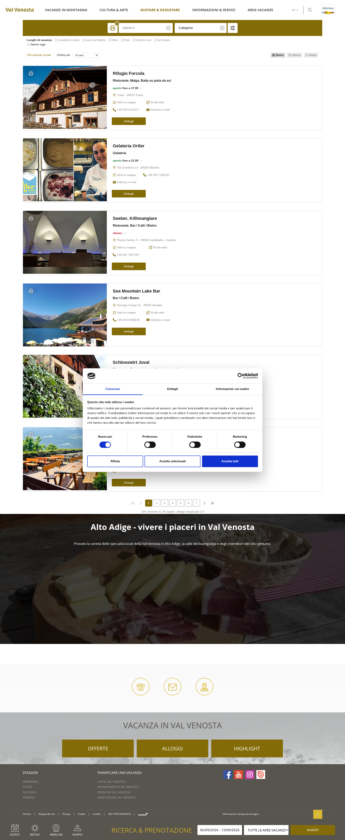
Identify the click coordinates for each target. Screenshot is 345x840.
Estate (28, 787)
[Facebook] (227, 774)
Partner (27, 814)
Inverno (29, 797)
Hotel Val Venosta (111, 781)
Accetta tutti (229, 461)
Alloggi (172, 748)
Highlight (247, 748)
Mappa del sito (47, 814)
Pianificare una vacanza (120, 772)
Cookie (81, 814)
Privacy (66, 814)
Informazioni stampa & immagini (240, 814)
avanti (313, 830)
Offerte (98, 748)
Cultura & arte (113, 10)
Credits (97, 814)
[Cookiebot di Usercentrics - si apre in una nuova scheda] (240, 376)
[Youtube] (238, 774)
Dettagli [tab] (172, 389)
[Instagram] (249, 774)
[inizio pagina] (317, 814)
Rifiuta (115, 461)
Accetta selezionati (172, 461)
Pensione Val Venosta (114, 792)
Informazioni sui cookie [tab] (232, 389)
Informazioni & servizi (213, 10)
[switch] (150, 444)
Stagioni (30, 772)
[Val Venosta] (19, 10)
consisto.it (143, 814)
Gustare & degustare (160, 10)
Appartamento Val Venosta (118, 787)
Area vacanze (260, 10)
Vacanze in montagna (66, 10)
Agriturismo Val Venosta (117, 797)
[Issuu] (260, 774)
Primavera (30, 781)
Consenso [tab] (112, 389)
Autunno (30, 792)
